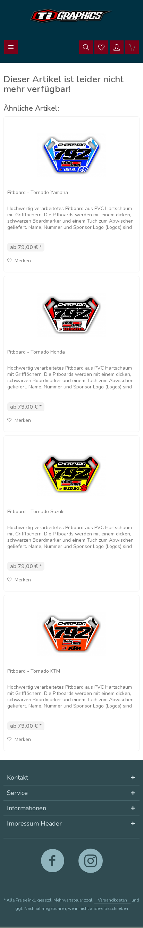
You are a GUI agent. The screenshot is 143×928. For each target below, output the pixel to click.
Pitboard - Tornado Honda (36, 352)
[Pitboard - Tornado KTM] (71, 633)
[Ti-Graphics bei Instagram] (90, 863)
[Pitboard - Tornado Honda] (71, 314)
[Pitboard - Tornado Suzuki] (71, 474)
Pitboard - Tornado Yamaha (37, 192)
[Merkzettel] (101, 47)
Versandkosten (112, 900)
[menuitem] (11, 47)
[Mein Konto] (116, 47)
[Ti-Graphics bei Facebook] (52, 863)
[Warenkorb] (132, 47)
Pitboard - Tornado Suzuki (36, 511)
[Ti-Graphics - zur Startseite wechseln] (71, 16)
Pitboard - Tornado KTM (33, 671)
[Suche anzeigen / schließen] (86, 47)
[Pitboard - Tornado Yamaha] (71, 155)
